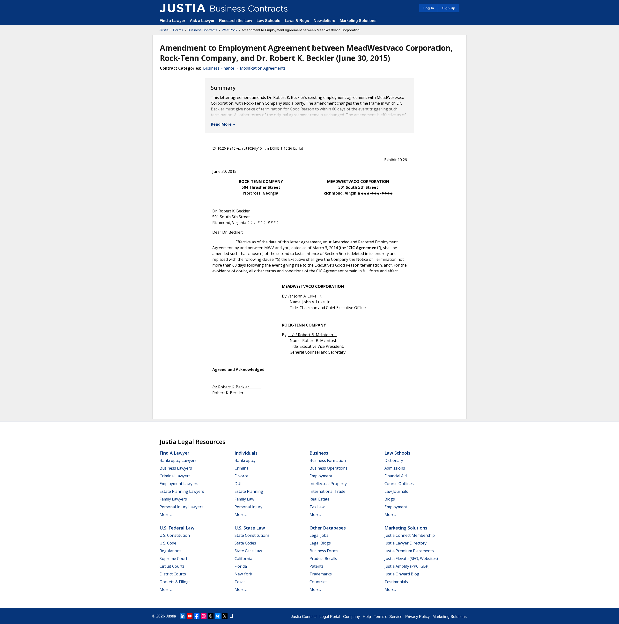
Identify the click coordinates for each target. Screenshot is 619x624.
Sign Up (448, 8)
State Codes (245, 543)
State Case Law (248, 550)
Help (367, 617)
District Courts (173, 574)
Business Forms (324, 550)
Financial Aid (395, 476)
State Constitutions (252, 535)
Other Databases (328, 528)
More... (166, 514)
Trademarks (321, 574)
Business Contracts (202, 30)
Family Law (244, 499)
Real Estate (320, 499)
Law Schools (268, 21)
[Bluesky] (218, 616)
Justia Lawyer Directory (405, 543)
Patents (317, 566)
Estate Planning (249, 491)
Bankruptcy (245, 460)
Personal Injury (248, 506)
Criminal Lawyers (175, 476)
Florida (241, 566)
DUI (238, 483)
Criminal (242, 468)
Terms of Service (388, 617)
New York (243, 574)
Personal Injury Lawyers (181, 506)
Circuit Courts (172, 566)
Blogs (389, 499)
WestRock (229, 30)
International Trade (327, 491)
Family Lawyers (173, 499)
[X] (225, 616)
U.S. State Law (250, 528)
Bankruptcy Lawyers (178, 460)
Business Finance (218, 68)
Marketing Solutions (358, 21)
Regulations (170, 550)
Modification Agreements (263, 68)
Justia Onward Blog (401, 574)
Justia (164, 30)
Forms (178, 30)
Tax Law (317, 506)
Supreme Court (173, 558)
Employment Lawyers (179, 483)
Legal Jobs (319, 535)
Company (351, 617)
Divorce (241, 476)
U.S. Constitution (175, 535)
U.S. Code (168, 543)
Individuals (246, 453)
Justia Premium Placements (409, 550)
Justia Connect (304, 617)
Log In (428, 8)
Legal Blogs (320, 543)
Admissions (394, 468)
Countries (318, 581)
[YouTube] (189, 616)
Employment (321, 476)
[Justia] (183, 8)
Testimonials (396, 581)
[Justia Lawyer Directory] (232, 616)
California (243, 558)
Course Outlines (399, 483)
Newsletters (324, 21)
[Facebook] (196, 616)
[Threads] (211, 616)
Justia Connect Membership (409, 535)
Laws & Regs (297, 21)
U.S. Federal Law (177, 528)
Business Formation (328, 460)
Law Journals (396, 491)
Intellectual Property (328, 483)
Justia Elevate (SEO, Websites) (411, 558)
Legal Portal (329, 617)
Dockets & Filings (175, 581)
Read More (221, 124)
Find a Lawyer (172, 21)
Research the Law (235, 21)
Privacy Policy (417, 617)
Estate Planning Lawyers (182, 491)
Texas (240, 581)
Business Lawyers (176, 468)
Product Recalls (323, 558)
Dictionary (393, 460)
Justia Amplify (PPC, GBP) (406, 566)
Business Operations (328, 468)
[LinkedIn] (182, 616)
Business (319, 453)
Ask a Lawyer (202, 21)
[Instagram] (203, 616)
